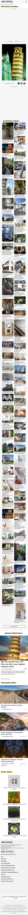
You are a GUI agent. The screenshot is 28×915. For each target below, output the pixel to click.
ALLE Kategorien (5, 863)
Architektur (11, 4)
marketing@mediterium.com (10, 854)
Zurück (10, 41)
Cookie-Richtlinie (5, 876)
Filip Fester (7, 669)
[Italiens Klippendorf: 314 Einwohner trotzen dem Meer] (14, 721)
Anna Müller (7, 709)
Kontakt (3, 874)
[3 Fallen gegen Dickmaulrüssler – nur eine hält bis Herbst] (14, 834)
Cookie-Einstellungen (7, 881)
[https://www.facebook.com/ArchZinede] (9, 892)
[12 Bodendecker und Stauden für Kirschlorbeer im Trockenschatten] (14, 817)
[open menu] (26, 2)
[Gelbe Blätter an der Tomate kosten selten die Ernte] (14, 802)
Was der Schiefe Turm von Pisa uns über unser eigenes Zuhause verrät (13, 664)
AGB (2, 856)
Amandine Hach (8, 736)
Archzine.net (8, 842)
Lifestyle (6, 4)
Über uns (3, 858)
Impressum (4, 861)
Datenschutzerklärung (7, 870)
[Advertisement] (14, 24)
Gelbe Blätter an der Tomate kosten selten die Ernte (14, 804)
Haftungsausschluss (7, 879)
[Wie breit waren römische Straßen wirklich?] (14, 694)
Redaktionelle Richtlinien (8, 867)
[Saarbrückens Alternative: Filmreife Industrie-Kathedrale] (14, 749)
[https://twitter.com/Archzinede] (18, 892)
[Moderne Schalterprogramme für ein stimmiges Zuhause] (14, 786)
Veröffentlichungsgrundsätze (9, 872)
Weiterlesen (9, 83)
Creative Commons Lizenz (8, 865)
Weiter (17, 41)
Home (2, 4)
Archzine (8, 2)
